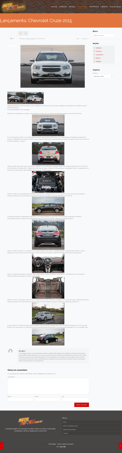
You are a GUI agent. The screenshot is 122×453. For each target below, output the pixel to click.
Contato (65, 433)
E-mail (37, 396)
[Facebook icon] (57, 446)
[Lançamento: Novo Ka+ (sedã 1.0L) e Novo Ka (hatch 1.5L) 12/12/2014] (1, 445)
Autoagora (32, 38)
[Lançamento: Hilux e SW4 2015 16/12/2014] (120, 445)
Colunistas (99, 51)
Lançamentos (99, 54)
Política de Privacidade (69, 429)
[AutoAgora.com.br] (13, 6)
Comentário (11, 377)
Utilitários (98, 61)
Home (64, 422)
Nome (10, 396)
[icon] (64, 446)
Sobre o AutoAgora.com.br (70, 426)
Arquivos (95, 73)
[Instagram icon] (63, 446)
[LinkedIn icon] (61, 446)
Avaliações (99, 48)
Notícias (98, 58)
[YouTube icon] (59, 446)
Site (63, 396)
